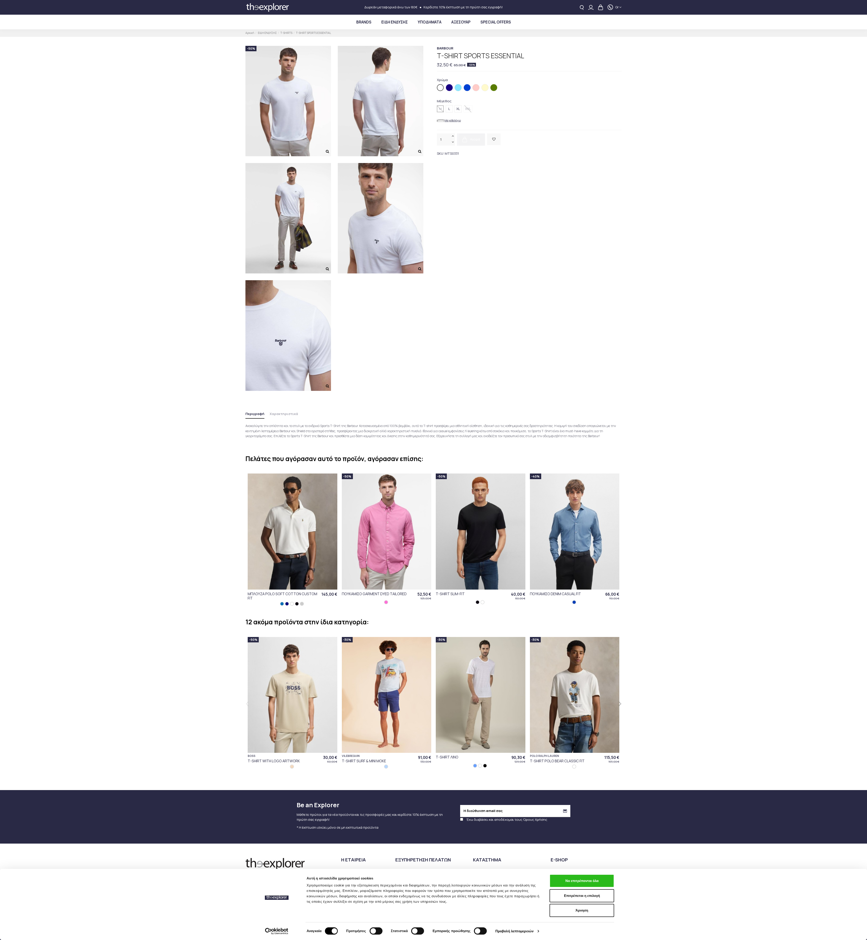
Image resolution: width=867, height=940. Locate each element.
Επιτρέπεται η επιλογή (582, 896)
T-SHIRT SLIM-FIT (450, 593)
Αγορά (474, 139)
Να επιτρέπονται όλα (582, 881)
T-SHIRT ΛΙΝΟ (447, 757)
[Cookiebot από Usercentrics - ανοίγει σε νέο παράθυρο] (276, 931)
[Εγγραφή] (565, 811)
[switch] (376, 931)
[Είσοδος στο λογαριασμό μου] (591, 7)
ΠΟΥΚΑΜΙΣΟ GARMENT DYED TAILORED (374, 593)
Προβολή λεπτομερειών (514, 931)
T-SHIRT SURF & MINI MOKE (364, 760)
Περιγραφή (254, 413)
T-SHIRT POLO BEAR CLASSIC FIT (557, 760)
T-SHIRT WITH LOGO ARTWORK (274, 760)
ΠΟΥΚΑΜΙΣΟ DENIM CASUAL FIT (555, 593)
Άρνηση (582, 910)
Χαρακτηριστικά (284, 413)
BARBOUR (445, 48)
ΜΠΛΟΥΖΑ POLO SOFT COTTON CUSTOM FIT (282, 596)
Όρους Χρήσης (535, 819)
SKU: (440, 153)
